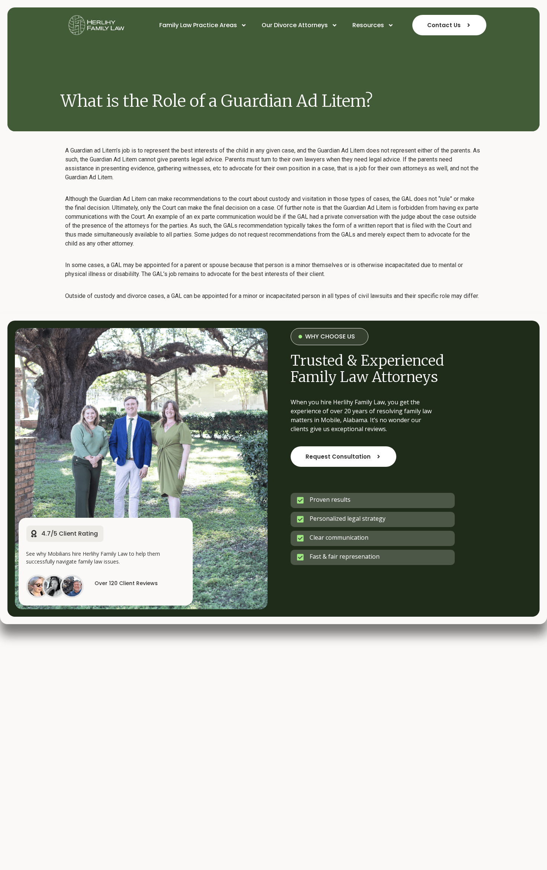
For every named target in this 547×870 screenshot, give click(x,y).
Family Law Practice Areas (198, 25)
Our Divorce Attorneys (295, 25)
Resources (368, 25)
